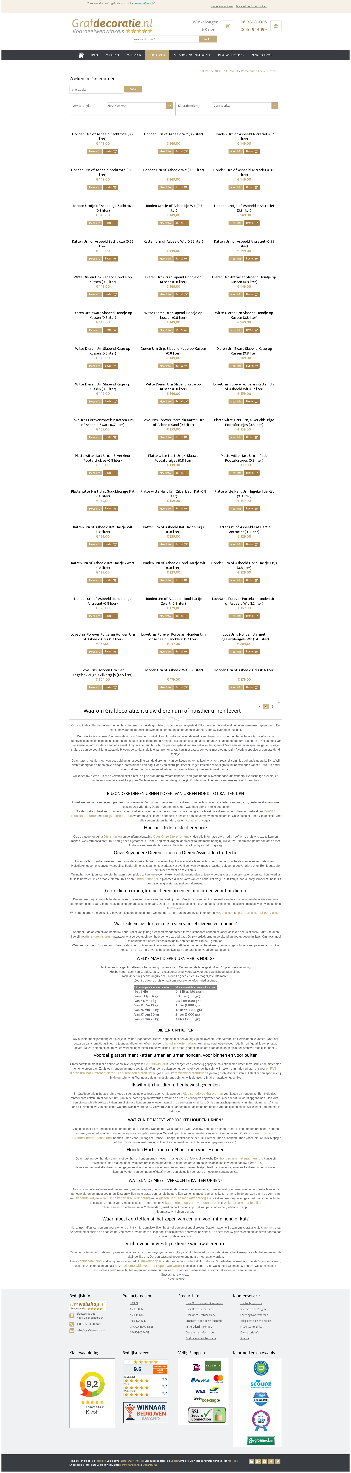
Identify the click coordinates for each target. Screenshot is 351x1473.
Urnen (134, 1303)
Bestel (111, 151)
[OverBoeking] (207, 1401)
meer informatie (145, 3)
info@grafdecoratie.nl (91, 1330)
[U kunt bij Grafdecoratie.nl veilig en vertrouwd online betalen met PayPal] (200, 1381)
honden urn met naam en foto (241, 1158)
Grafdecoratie (139, 1332)
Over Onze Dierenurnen (200, 1309)
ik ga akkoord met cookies (251, 6)
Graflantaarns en (142, 1326)
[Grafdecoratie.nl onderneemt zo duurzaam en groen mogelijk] (261, 1444)
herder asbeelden (99, 1138)
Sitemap (245, 1338)
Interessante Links (251, 1326)
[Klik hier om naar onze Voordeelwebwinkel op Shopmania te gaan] (261, 1405)
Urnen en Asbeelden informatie (204, 1320)
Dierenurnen (113, 836)
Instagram (125, 1461)
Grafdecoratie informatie (201, 1338)
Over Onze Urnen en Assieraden (204, 1303)
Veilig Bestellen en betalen (255, 1320)
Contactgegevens (251, 1303)
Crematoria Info (250, 1332)
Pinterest (139, 1461)
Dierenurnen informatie (200, 1332)
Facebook (101, 1461)
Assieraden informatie (199, 1326)
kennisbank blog (90, 1261)
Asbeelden (136, 1309)
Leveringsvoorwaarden (254, 1315)
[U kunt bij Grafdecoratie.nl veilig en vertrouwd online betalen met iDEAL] (196, 1370)
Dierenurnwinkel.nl (129, 1465)
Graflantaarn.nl (150, 1465)
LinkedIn (175, 1461)
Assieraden (137, 1315)
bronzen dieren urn (139, 1073)
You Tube (233, 1461)
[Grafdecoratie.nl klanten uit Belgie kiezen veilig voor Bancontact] (215, 1392)
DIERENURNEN (226, 71)
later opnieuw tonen (222, 6)
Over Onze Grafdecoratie (201, 1315)
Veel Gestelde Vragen (253, 1309)
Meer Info (94, 151)
